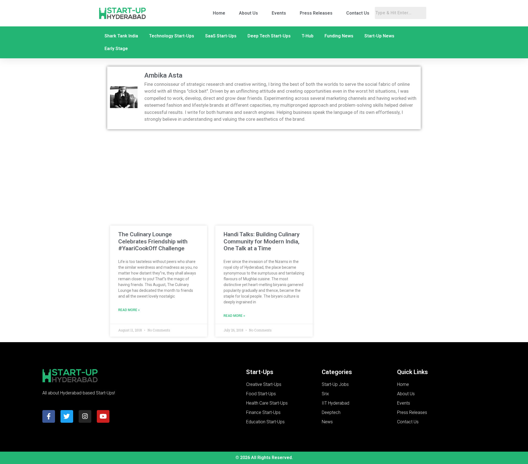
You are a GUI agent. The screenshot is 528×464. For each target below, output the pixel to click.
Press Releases (316, 13)
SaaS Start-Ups (221, 36)
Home (219, 13)
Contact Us (357, 13)
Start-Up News (379, 36)
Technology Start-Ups (171, 36)
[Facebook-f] (48, 416)
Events (279, 13)
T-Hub (308, 36)
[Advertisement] (264, 173)
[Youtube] (103, 416)
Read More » (129, 310)
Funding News (338, 36)
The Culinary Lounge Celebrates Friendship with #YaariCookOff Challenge (153, 241)
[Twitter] (67, 416)
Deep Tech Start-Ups (269, 36)
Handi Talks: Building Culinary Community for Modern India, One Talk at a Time (261, 241)
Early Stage (116, 48)
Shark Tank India (121, 36)
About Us (248, 13)
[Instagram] (85, 416)
